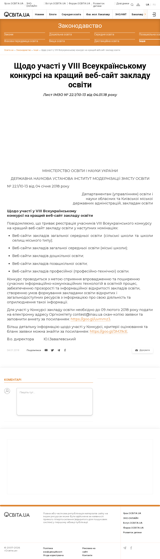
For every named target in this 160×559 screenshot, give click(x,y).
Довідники (122, 3)
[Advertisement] (80, 133)
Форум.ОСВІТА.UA (79, 3)
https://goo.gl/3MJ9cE (108, 331)
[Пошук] (132, 4)
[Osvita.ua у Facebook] (131, 548)
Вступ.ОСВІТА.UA (55, 3)
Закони (8, 34)
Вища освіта (57, 41)
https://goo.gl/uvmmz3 (90, 319)
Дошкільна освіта (60, 34)
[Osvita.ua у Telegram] (124, 548)
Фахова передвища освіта (21, 41)
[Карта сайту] (138, 4)
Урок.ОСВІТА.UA (13, 3)
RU (154, 4)
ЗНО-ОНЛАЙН (31, 4)
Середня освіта (104, 34)
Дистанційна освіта (106, 41)
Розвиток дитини (99, 4)
